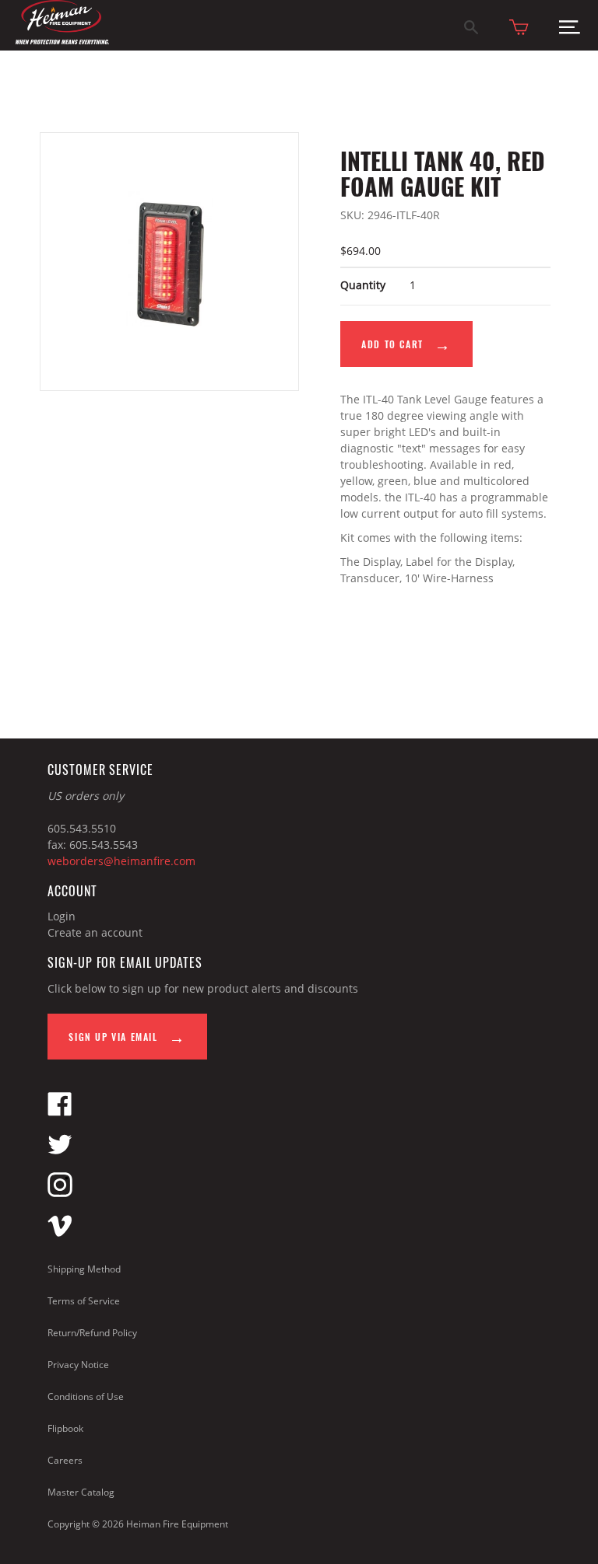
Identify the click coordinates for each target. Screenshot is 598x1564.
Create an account (94, 932)
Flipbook (65, 1428)
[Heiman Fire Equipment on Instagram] (59, 1192)
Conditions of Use (85, 1396)
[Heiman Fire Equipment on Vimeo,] (59, 1233)
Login (61, 916)
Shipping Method (84, 1269)
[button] (569, 30)
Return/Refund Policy (92, 1332)
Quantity (362, 285)
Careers (65, 1460)
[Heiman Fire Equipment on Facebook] (59, 1112)
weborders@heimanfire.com (121, 861)
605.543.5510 (81, 828)
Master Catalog (80, 1492)
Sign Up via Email (115, 1036)
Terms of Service (83, 1300)
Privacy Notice (78, 1364)
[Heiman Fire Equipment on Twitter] (59, 1152)
